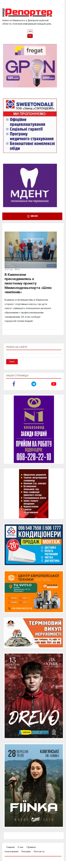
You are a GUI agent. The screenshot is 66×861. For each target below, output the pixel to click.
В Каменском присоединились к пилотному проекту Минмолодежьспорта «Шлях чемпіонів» (28, 283)
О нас (20, 847)
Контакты (39, 851)
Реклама (26, 851)
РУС (30, 36)
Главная (10, 847)
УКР (30, 31)
